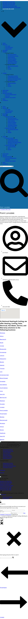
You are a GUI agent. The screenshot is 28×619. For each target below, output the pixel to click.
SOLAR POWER (2, 470)
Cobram (2, 355)
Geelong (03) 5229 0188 (5, 487)
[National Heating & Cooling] (0, 104)
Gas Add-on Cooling (12, 80)
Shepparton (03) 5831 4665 (6, 485)
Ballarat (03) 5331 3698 (5, 488)
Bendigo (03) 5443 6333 (5, 481)
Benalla (2, 362)
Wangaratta (3, 349)
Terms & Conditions (7, 497)
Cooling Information (10, 145)
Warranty (7, 96)
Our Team (7, 46)
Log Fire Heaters (12, 60)
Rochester (2, 423)
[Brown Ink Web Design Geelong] (3, 494)
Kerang (2, 430)
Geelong (2, 365)
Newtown (2, 400)
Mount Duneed (4, 378)
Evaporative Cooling (13, 76)
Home (4, 43)
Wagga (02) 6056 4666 (5, 484)
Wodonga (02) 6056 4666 (6, 482)
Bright (1, 342)
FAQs (9, 67)
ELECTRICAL (2, 472)
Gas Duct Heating (12, 54)
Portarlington (3, 413)
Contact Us (5, 100)
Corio (1, 391)
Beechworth (3, 339)
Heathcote (2, 433)
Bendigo (2, 417)
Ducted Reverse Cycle (13, 56)
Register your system (10, 97)
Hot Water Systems (12, 61)
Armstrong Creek (4, 375)
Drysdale (2, 404)
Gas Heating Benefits (13, 66)
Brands (9, 69)
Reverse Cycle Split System (9, 466)
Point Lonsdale (4, 410)
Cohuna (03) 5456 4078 (5, 490)
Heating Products (9, 116)
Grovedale (2, 381)
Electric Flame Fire (12, 63)
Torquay (2, 368)
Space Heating (11, 57)
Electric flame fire (7, 458)
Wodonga (2, 333)
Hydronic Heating (12, 59)
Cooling (4, 73)
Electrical (5, 91)
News (4, 99)
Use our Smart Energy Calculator (9, 446)
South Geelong (3, 388)
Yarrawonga (3, 352)
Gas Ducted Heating (8, 449)
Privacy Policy (6, 498)
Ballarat (2, 439)
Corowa (2, 346)
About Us (5, 44)
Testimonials (8, 49)
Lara (1, 371)
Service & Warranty (7, 93)
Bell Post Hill (3, 397)
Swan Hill (2, 436)
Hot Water (5, 50)
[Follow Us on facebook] (1, 491)
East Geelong (3, 384)
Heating (5, 51)
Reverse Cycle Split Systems (14, 79)
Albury (2, 336)
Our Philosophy (9, 47)
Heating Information (10, 128)
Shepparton (3, 358)
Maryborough (3, 420)
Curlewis (2, 407)
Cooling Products (9, 138)
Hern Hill (2, 394)
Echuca (2, 426)
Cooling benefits (12, 83)
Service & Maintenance (10, 94)
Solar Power (6, 90)
